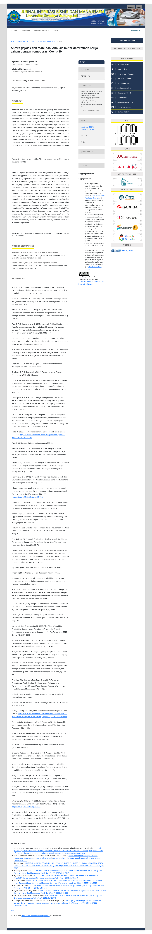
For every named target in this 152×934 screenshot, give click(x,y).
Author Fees (122, 97)
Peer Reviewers (123, 69)
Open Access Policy (125, 102)
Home (13, 41)
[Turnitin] (127, 166)
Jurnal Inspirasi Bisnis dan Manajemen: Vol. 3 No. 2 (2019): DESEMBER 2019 (57, 853)
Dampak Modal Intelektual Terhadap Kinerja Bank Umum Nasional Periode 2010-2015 (62, 870)
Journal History (123, 112)
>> (13, 910)
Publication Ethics (124, 83)
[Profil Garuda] (127, 207)
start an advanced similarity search (35, 916)
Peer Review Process (125, 74)
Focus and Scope (124, 79)
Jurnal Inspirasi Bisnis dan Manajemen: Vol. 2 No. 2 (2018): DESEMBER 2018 (67, 883)
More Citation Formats (91, 110)
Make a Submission (127, 41)
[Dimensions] (127, 217)
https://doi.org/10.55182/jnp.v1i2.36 (26, 807)
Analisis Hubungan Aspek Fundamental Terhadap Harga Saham (56, 885)
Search (136, 31)
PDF (83, 62)
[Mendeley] (127, 156)
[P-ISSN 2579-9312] (127, 140)
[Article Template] (127, 182)
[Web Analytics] (116, 250)
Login (139, 7)
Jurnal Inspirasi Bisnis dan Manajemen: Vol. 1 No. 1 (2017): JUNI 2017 (50, 878)
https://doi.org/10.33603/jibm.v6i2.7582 (27, 497)
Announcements (41, 31)
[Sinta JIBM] (127, 197)
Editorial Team (123, 64)
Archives (26, 31)
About (55, 31)
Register (131, 7)
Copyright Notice (124, 107)
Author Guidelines (124, 88)
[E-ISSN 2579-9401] (127, 129)
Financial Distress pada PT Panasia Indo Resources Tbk (67, 895)
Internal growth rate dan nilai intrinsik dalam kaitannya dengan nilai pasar (70, 890)
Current (14, 31)
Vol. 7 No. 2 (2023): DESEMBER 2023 (41, 41)
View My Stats (127, 250)
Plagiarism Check (124, 93)
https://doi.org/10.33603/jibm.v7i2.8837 (31, 81)
